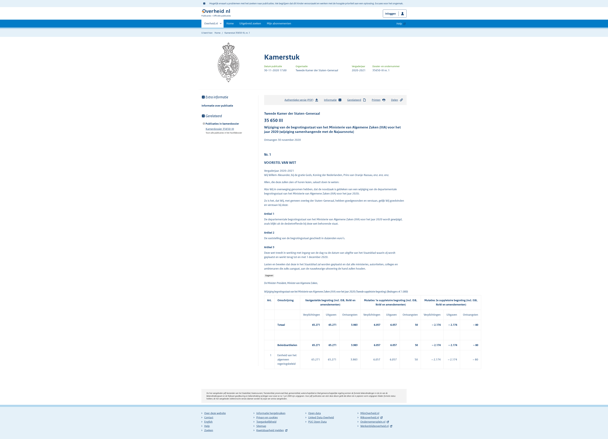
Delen (394, 100)
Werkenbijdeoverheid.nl (374, 426)
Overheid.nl (211, 24)
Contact (208, 417)
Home (230, 23)
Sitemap (261, 426)
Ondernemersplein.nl (372, 421)
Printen (376, 100)
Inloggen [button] (390, 13)
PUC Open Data (317, 421)
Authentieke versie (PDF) (300, 101)
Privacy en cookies (267, 417)
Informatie (330, 100)
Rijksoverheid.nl (369, 417)
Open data (314, 413)
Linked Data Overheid (321, 417)
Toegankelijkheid (266, 421)
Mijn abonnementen (279, 23)
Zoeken (208, 430)
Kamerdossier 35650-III (220, 129)
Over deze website (215, 413)
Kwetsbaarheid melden (270, 430)
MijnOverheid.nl (369, 413)
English (208, 421)
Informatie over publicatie (217, 105)
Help (207, 426)
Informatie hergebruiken (270, 413)
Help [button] (399, 23)
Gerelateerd (354, 100)
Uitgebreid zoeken (250, 23)
